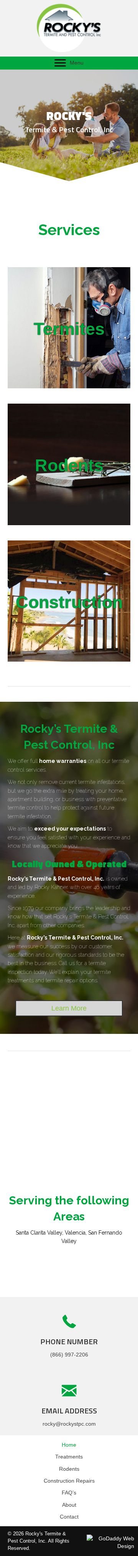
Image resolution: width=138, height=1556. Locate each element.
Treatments (69, 1457)
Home (69, 1445)
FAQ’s (69, 1492)
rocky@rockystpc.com (69, 1424)
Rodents (69, 1469)
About (69, 1505)
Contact (69, 1517)
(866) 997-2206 (69, 1355)
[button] (60, 63)
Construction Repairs (69, 1481)
